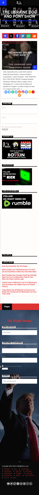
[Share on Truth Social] (5, 36)
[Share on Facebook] (17, 36)
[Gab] (12, 91)
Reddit (18, 476)
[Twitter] (16, 91)
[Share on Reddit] (34, 36)
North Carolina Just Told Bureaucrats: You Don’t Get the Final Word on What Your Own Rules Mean (19, 271)
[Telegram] (9, 91)
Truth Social (29, 476)
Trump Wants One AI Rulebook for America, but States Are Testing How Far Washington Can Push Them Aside (19, 292)
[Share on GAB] (28, 36)
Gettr (6, 478)
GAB (14, 478)
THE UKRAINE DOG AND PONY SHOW (14, 43)
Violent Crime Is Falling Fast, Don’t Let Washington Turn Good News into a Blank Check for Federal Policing (19, 285)
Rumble (19, 473)
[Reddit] (19, 91)
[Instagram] (22, 91)
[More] (19, 95)
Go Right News (20, 321)
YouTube (29, 473)
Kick (15, 469)
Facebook (7, 471)
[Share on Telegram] (22, 36)
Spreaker (8, 476)
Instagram (8, 473)
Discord (28, 471)
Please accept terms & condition (13, 127)
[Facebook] (5, 91)
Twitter (18, 471)
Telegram (24, 469)
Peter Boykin (6, 66)
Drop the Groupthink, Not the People (14, 266)
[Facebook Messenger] (26, 91)
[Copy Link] (29, 91)
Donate (7, 469)
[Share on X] (11, 36)
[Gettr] (33, 91)
